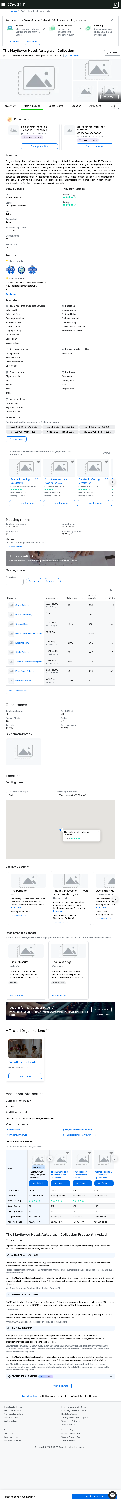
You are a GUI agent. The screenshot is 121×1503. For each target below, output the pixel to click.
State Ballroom (22, 652)
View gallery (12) (109, 96)
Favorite (114, 53)
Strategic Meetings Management (75, 1418)
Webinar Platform (68, 1425)
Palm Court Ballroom (25, 671)
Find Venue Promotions (13, 1414)
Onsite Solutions (10, 1421)
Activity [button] (13, 983)
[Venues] (116, 4)
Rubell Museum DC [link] (21, 962)
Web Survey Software (70, 1421)
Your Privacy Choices (12, 1440)
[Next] (118, 107)
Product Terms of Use (70, 1433)
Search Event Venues (13, 1410)
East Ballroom (22, 643)
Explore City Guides (12, 1418)
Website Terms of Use (70, 1437)
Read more (11, 294)
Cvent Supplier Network (13, 1407)
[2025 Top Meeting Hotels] (21, 269)
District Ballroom (23, 681)
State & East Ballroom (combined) (29, 662)
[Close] (112, 20)
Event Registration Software (73, 1410)
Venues (14, 11)
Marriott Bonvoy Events (22, 1062)
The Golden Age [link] (61, 962)
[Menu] (3, 4)
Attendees (11, 577)
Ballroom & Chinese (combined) (29, 633)
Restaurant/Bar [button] (58, 983)
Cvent (4, 11)
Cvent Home (9, 1430)
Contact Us (8, 1433)
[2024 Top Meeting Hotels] (10, 270)
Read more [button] (16, 907)
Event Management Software (73, 1407)
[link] (26, 951)
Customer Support (11, 1437)
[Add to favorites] (38, 462)
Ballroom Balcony (23, 614)
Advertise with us (68, 1440)
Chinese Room (22, 624)
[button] (36, 80)
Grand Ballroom (22, 605)
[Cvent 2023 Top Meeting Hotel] (32, 270)
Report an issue (30, 1396)
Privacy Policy (67, 1430)
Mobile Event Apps (69, 1414)
